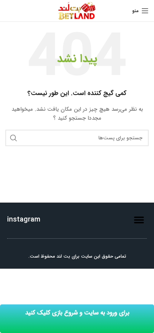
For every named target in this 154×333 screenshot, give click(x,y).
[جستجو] (13, 138)
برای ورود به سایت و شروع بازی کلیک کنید (77, 313)
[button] (139, 220)
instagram (23, 219)
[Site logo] (77, 10)
